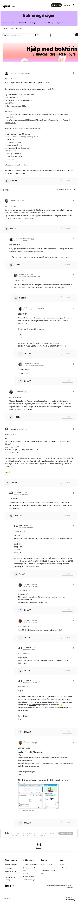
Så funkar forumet (47, 874)
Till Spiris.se (63, 868)
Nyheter (60, 23)
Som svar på (21, 240)
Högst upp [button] (7, 898)
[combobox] (25, 35)
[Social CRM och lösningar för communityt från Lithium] (70, 899)
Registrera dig (56, 5)
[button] (73, 73)
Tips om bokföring (46, 23)
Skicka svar (66, 833)
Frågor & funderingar (27, 23)
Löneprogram (9, 868)
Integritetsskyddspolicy (48, 870)
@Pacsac (32, 705)
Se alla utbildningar (29, 880)
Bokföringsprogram (11, 864)
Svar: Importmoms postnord (12, 28)
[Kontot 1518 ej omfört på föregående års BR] (71, 189)
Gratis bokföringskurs (30, 864)
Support (62, 864)
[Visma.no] (9, 6)
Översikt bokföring (9, 23)
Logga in (67, 5)
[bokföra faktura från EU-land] (74, 189)
